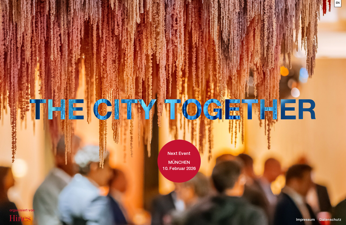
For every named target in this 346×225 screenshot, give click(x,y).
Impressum (305, 220)
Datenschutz (330, 220)
